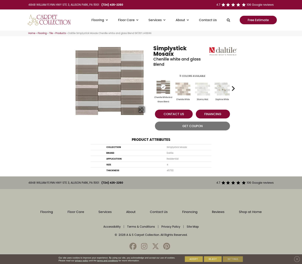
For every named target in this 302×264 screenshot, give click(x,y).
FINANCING (212, 114)
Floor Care (126, 20)
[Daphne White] (222, 89)
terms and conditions (107, 260)
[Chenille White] (183, 89)
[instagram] (144, 246)
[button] (106, 20)
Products (60, 33)
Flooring (97, 20)
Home (31, 33)
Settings (233, 259)
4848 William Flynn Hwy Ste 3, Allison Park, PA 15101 (63, 5)
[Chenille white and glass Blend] (163, 87)
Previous (151, 83)
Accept (194, 259)
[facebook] (133, 246)
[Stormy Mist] (202, 89)
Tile (51, 33)
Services (155, 20)
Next (233, 83)
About (180, 20)
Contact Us (208, 20)
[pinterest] (166, 246)
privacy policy (81, 260)
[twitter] (155, 246)
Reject (213, 259)
